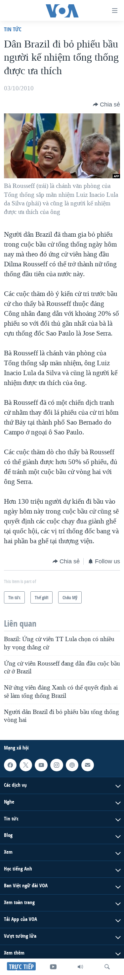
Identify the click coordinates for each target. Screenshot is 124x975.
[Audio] (80, 967)
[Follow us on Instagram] (56, 764)
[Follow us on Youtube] (41, 764)
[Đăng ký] (87, 764)
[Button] (106, 104)
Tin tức (12, 29)
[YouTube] (53, 967)
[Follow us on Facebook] (10, 764)
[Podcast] (72, 764)
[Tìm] (107, 967)
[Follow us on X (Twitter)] (26, 764)
